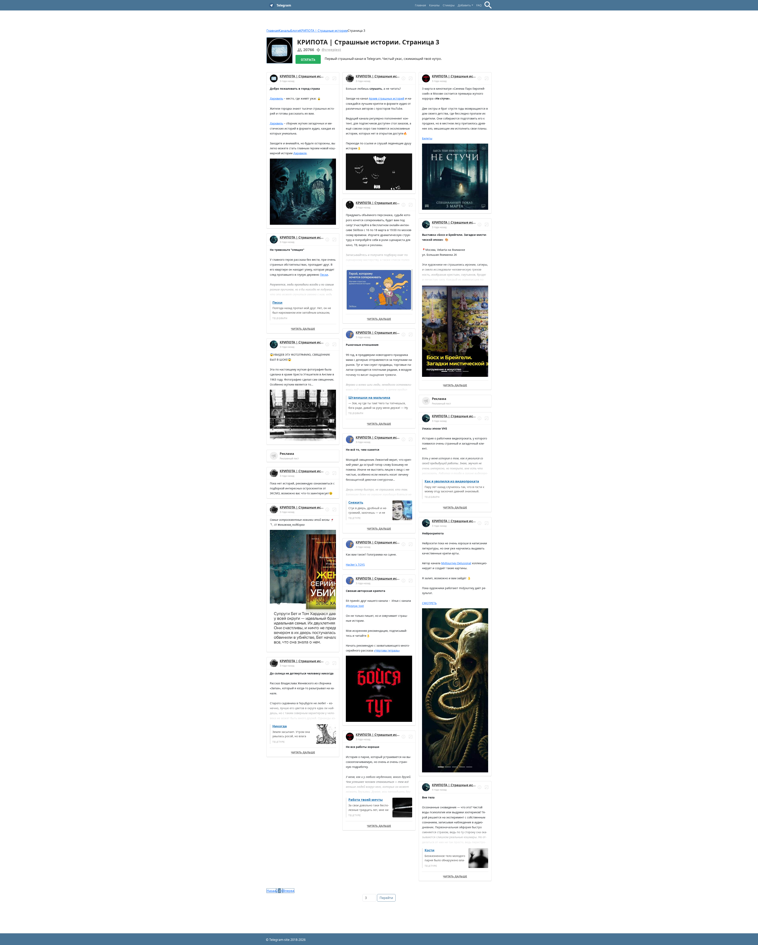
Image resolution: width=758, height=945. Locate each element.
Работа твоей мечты (365, 799)
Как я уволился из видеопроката (452, 481)
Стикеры (449, 5)
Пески (324, 274)
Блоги (294, 30)
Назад (271, 891)
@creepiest (331, 49)
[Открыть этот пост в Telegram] (334, 78)
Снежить (355, 502)
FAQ (479, 5)
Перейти (386, 898)
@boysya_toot (355, 606)
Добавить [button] (464, 5)
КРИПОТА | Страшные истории (323, 30)
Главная (420, 5)
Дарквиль (276, 98)
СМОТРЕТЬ (429, 603)
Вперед (288, 891)
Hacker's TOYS (355, 564)
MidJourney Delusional (456, 563)
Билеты (427, 138)
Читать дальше (303, 329)
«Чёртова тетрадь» (387, 650)
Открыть (308, 59)
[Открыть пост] (327, 78)
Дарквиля (300, 153)
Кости (429, 850)
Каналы (434, 5)
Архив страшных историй (386, 98)
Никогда (279, 726)
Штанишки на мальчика (369, 397)
